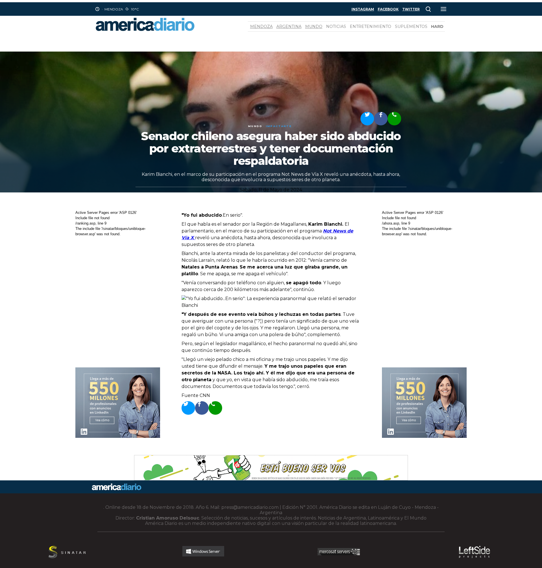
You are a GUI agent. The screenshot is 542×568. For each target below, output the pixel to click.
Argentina (288, 26)
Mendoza (261, 26)
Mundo (313, 26)
